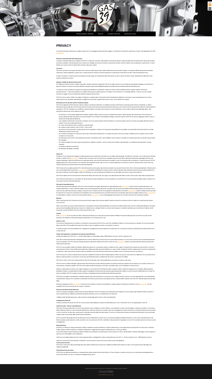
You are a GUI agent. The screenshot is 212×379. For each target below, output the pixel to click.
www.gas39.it (60, 53)
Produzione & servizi (85, 34)
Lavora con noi (114, 34)
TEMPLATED (103, 374)
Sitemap (115, 368)
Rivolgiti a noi (130, 34)
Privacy (119, 368)
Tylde (113, 374)
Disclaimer (124, 368)
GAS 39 (100, 34)
